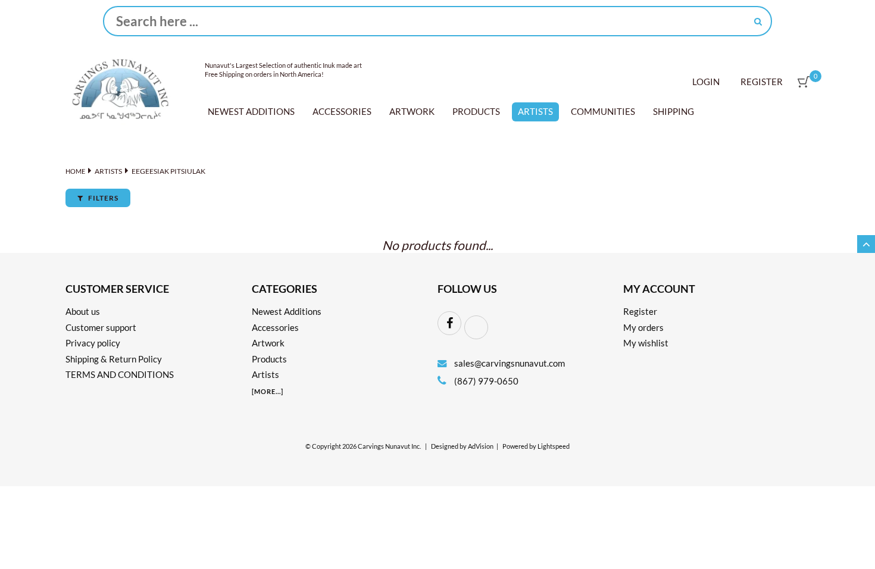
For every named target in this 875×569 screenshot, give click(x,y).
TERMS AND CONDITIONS (119, 374)
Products (476, 111)
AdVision (480, 446)
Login (706, 81)
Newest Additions (251, 111)
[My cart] (804, 81)
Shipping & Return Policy (113, 359)
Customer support (100, 327)
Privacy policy (92, 342)
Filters (102, 198)
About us (82, 311)
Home (75, 171)
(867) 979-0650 (485, 381)
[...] (267, 391)
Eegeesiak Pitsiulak (168, 171)
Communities (603, 111)
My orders (643, 327)
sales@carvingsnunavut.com (509, 363)
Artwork (412, 111)
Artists (535, 111)
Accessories (341, 111)
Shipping (673, 111)
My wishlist (645, 342)
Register (761, 81)
